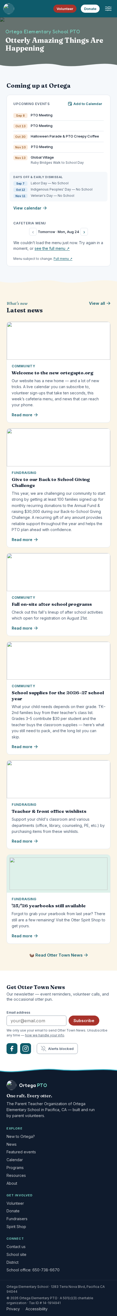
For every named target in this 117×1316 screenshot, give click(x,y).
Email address (18, 1012)
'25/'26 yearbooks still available (49, 905)
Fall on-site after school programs (52, 604)
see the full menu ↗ (52, 248)
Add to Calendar (87, 104)
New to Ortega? (21, 1136)
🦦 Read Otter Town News (56, 955)
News (12, 1144)
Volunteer (65, 8)
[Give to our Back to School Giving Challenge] (58, 447)
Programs (15, 1167)
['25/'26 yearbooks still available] (58, 874)
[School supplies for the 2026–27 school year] (58, 661)
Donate (90, 8)
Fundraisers (17, 1218)
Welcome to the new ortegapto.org (52, 372)
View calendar (27, 208)
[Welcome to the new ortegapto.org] (58, 341)
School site (16, 1254)
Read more (22, 415)
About (12, 1183)
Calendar (15, 1159)
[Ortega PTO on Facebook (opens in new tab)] (12, 1048)
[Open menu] (108, 9)
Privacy (13, 1309)
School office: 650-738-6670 (33, 1270)
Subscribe (83, 1020)
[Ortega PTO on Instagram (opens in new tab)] (25, 1048)
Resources (16, 1175)
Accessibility (37, 1309)
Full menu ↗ (63, 259)
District (13, 1262)
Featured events (21, 1152)
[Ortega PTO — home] (8, 8)
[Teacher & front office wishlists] (58, 779)
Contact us (16, 1246)
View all (97, 303)
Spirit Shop (16, 1226)
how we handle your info (44, 1035)
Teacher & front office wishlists (49, 811)
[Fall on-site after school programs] (58, 572)
